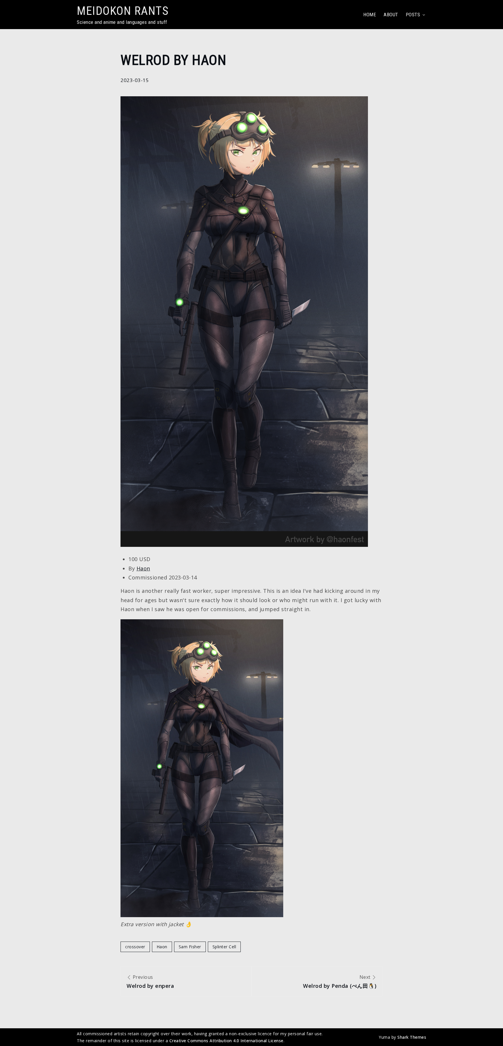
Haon (143, 568)
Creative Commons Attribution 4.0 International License (226, 1040)
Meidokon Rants (123, 11)
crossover (135, 946)
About (391, 14)
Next (339, 981)
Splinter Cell (224, 946)
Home (369, 14)
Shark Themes (411, 1037)
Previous (150, 981)
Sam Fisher (190, 946)
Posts (413, 14)
